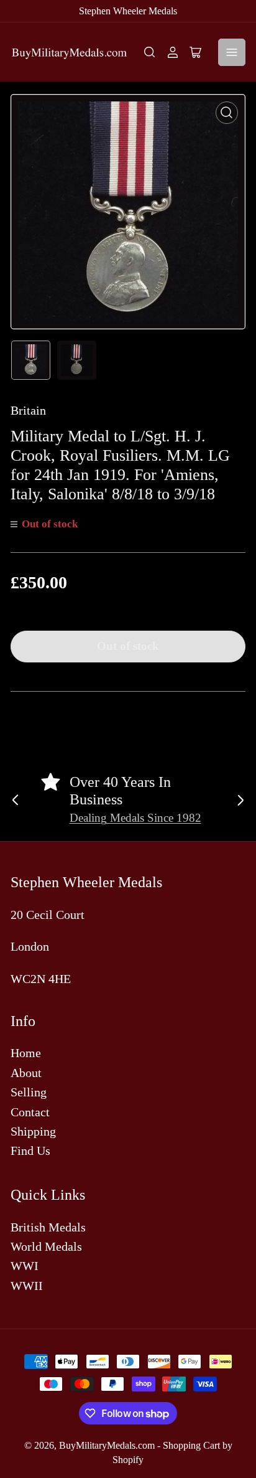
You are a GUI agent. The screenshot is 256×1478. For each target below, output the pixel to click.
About (26, 1073)
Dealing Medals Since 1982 (135, 818)
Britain (28, 410)
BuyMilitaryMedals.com (107, 1445)
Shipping (33, 1131)
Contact (30, 1112)
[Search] (149, 52)
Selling (29, 1092)
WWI (25, 1266)
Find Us (30, 1150)
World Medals (46, 1246)
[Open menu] (231, 52)
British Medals (48, 1227)
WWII (27, 1285)
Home (26, 1053)
